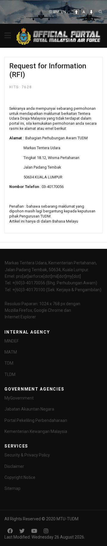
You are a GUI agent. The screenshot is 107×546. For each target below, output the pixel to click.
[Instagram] (46, 531)
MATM (10, 352)
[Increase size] (76, 12)
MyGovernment (19, 398)
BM (56, 12)
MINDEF (11, 341)
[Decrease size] (91, 12)
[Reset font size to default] (84, 12)
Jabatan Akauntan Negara (29, 409)
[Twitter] (22, 531)
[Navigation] (7, 36)
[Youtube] (34, 531)
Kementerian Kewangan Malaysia (35, 431)
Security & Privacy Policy (27, 455)
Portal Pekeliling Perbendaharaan (35, 420)
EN (63, 12)
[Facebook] (10, 531)
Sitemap (12, 488)
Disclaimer (14, 466)
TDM (8, 363)
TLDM (9, 374)
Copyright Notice (19, 477)
